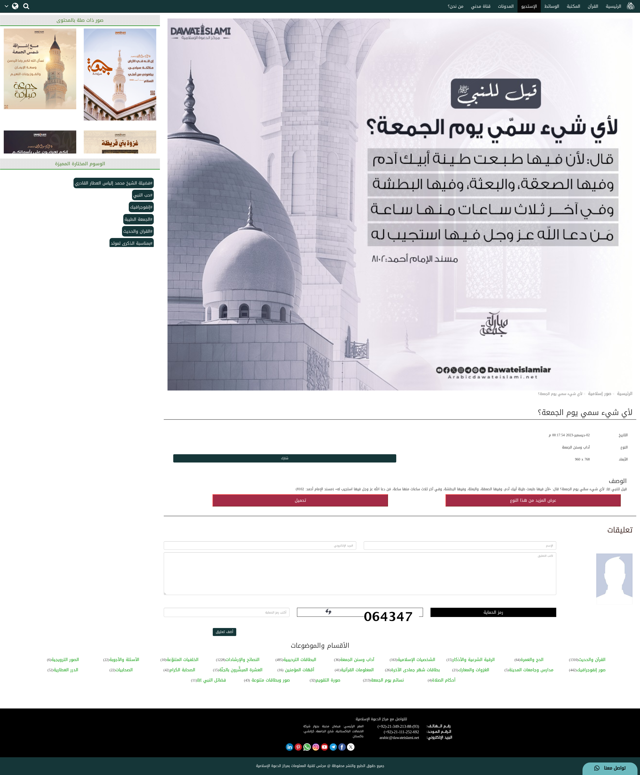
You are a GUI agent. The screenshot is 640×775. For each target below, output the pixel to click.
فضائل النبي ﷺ (211, 680)
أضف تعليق (224, 631)
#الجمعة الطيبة (138, 219)
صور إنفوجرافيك (591, 670)
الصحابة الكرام (182, 670)
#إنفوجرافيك (141, 207)
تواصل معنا (613, 768)
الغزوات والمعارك (473, 670)
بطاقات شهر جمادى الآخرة (415, 670)
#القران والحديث (137, 231)
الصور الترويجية (65, 660)
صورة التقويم (328, 680)
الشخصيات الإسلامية (416, 660)
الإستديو (529, 6)
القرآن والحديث (592, 660)
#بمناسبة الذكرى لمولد (131, 243)
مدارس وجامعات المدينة (531, 670)
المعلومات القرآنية (357, 670)
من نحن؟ (456, 6)
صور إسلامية (599, 394)
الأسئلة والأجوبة (124, 660)
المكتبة (573, 6)
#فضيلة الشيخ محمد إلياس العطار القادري (113, 183)
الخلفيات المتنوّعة (182, 660)
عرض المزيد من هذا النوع (533, 500)
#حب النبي (142, 195)
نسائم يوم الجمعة (387, 680)
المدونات (506, 6)
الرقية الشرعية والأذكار (473, 660)
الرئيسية (613, 6)
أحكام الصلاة (444, 680)
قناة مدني (480, 6)
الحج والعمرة (532, 660)
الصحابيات (124, 670)
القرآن (593, 6)
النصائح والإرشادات (243, 660)
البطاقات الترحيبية (299, 660)
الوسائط (551, 6)
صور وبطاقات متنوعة (270, 680)
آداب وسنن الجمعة (357, 660)
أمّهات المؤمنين (299, 670)
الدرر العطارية (66, 670)
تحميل (300, 500)
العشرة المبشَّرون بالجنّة (240, 670)
